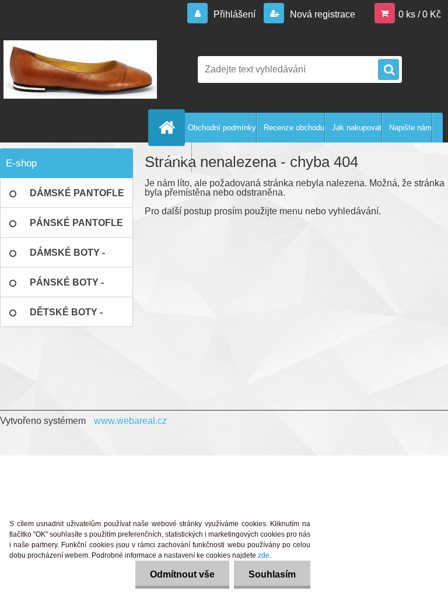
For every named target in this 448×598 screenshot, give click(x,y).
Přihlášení (234, 14)
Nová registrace (321, 14)
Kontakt (178, 157)
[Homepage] (169, 127)
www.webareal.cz (130, 421)
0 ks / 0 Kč (419, 14)
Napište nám (410, 127)
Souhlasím (272, 574)
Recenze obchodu (294, 127)
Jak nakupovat (357, 127)
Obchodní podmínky (222, 127)
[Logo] (80, 69)
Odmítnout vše (182, 574)
